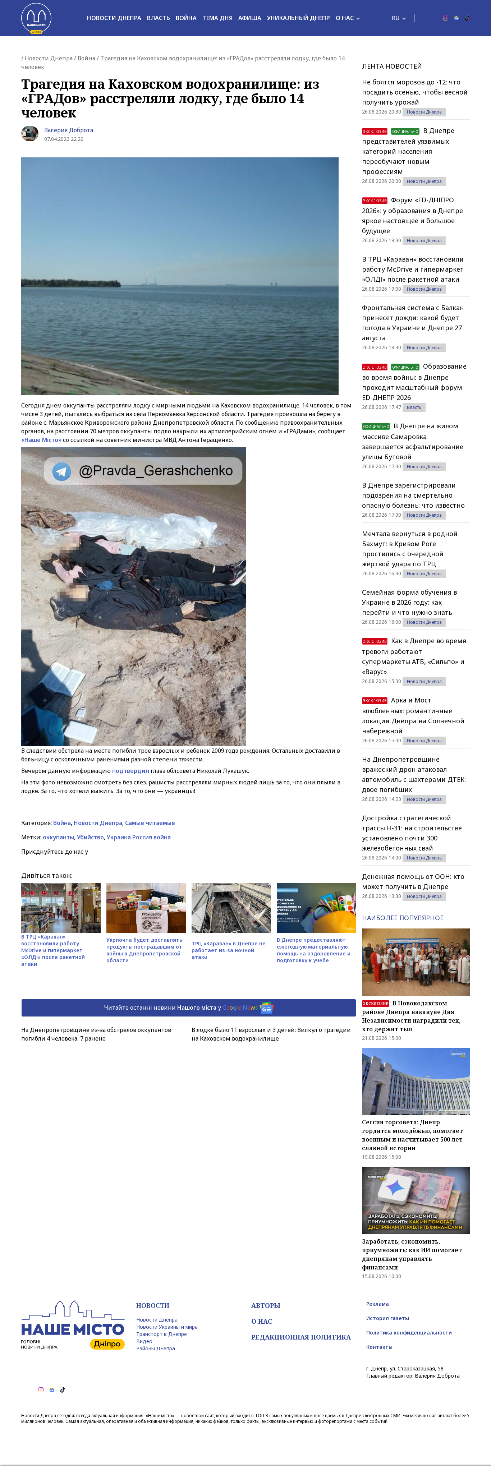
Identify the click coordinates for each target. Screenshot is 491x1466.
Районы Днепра (155, 1348)
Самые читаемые (150, 823)
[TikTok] (467, 18)
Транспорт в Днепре (161, 1334)
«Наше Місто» (41, 440)
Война (186, 18)
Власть (158, 18)
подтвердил (130, 771)
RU (396, 18)
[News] (456, 18)
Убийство (90, 837)
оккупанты (58, 837)
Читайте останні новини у (181, 1007)
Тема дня (217, 18)
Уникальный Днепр (298, 18)
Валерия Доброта (68, 130)
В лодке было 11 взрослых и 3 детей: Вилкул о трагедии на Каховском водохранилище (271, 1034)
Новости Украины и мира (167, 1326)
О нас (345, 18)
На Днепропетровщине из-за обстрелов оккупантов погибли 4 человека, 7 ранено (96, 1034)
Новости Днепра (114, 18)
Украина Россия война (139, 837)
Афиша (249, 18)
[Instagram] (445, 18)
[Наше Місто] (36, 18)
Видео (144, 1341)
